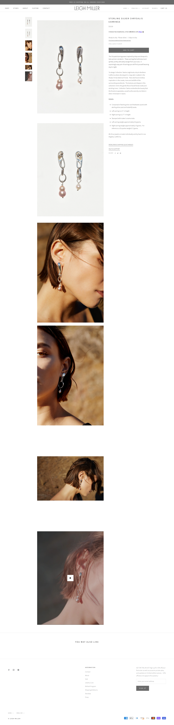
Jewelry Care (89, 683)
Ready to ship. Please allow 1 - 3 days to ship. (123, 39)
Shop (7, 8)
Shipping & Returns (91, 690)
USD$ (125, 8)
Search (155, 8)
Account (145, 8)
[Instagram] (13, 670)
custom (35, 8)
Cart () (164, 8)
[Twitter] (117, 153)
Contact (46, 8)
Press (87, 697)
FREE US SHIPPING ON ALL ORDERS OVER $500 (87, 2)
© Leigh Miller (14, 719)
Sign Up (142, 688)
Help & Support (114, 149)
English (135, 8)
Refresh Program (90, 686)
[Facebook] (115, 153)
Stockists (88, 694)
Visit (86, 679)
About (25, 8)
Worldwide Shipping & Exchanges (121, 145)
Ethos (16, 8)
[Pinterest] (120, 153)
